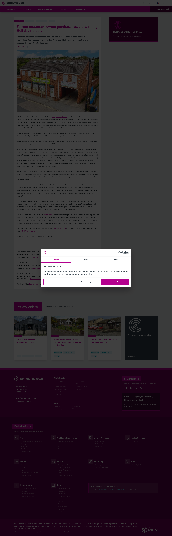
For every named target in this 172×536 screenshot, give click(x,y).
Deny (57, 282)
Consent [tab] (56, 259)
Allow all (115, 282)
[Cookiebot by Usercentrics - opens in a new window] (120, 252)
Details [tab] (86, 259)
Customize (85, 282)
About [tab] (116, 259)
